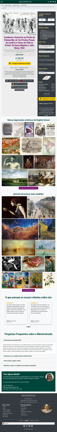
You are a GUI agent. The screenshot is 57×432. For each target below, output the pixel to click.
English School (24, 5)
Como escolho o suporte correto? (12, 361)
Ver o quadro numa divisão (20, 87)
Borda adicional (41, 22)
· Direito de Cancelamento (7, 413)
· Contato (4, 406)
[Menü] (1, 1)
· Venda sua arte (24, 408)
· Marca (3, 408)
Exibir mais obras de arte (28, 290)
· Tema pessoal (23, 406)
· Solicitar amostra (24, 415)
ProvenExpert (13, 321)
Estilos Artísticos (8, 5)
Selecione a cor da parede (20, 84)
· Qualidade (23, 410)
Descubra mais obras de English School (28, 188)
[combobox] (47, 24)
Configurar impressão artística (21, 63)
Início (2, 5)
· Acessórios (23, 413)
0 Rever (22, 90)
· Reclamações (5, 415)
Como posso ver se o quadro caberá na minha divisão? (18, 356)
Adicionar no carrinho (48, 99)
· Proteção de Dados (6, 411)
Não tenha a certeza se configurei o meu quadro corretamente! (20, 365)
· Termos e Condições (6, 410)
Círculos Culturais (16, 5)
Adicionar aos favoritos (27, 80)
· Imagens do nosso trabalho (26, 411)
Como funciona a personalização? (12, 340)
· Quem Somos (5, 416)
